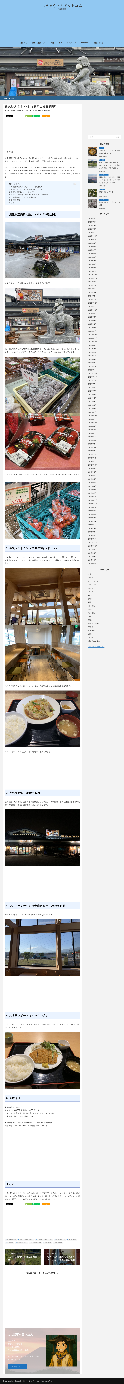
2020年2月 (92, 451)
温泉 (90, 616)
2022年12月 (92, 335)
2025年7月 (92, 250)
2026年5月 (92, 222)
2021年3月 (92, 405)
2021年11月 (92, 377)
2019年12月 (92, 458)
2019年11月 (92, 461)
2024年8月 (92, 282)
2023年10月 (92, 310)
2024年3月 (92, 292)
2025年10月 (92, 239)
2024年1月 (92, 299)
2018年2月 (92, 535)
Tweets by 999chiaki (96, 647)
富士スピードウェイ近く (26, 1239)
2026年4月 (92, 225)
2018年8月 (92, 514)
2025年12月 (92, 236)
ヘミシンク (92, 588)
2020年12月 (92, 416)
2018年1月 (92, 539)
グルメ (90, 577)
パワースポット (94, 581)
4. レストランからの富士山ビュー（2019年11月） (31, 195)
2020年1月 (92, 454)
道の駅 (48, 110)
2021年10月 (92, 380)
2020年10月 (92, 423)
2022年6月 (92, 352)
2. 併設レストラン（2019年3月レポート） (27, 189)
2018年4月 (92, 528)
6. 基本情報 (15, 200)
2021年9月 (92, 384)
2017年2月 (92, 560)
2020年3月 (92, 447)
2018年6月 (92, 521)
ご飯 (90, 574)
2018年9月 (92, 511)
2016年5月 (92, 564)
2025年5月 (92, 257)
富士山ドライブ (60, 1239)
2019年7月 (92, 475)
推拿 (90, 599)
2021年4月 (92, 401)
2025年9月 (92, 243)
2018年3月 (92, 532)
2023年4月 (92, 321)
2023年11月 (92, 306)
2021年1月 (92, 412)
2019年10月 (92, 465)
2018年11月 (92, 504)
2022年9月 (92, 345)
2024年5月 (92, 289)
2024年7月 (92, 285)
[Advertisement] (62, 24)
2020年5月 (92, 440)
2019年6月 (92, 479)
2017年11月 (92, 542)
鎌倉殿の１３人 (94, 641)
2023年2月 (92, 328)
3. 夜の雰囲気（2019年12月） (23, 192)
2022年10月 (92, 342)
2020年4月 (92, 444)
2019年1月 (92, 497)
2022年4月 (92, 359)
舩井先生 (91, 630)
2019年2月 (92, 493)
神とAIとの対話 (94, 623)
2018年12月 (92, 500)
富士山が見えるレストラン (44, 1239)
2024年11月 (92, 278)
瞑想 (90, 620)
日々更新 (34, 110)
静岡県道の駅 (59, 1242)
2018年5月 (92, 525)
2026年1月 (92, 232)
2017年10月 (92, 546)
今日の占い (92, 592)
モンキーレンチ (28, 1381)
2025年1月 (92, 271)
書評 (90, 609)
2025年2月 (92, 268)
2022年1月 (92, 370)
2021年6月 (92, 395)
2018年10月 (92, 507)
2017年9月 (92, 549)
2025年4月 (92, 261)
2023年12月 (92, 303)
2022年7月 (92, 349)
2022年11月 (92, 338)
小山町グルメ (72, 1239)
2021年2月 (92, 409)
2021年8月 (92, 387)
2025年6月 (92, 254)
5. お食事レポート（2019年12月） (24, 197)
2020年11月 (92, 419)
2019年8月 (92, 472)
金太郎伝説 (48, 1242)
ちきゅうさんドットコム (62, 5)
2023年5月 (92, 317)
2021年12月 (92, 373)
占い (90, 595)
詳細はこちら (17, 1366)
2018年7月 (92, 518)
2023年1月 (92, 331)
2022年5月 (92, 356)
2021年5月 (92, 398)
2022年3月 (92, 363)
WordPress (49, 1381)
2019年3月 (92, 490)
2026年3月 (92, 229)
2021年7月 (92, 391)
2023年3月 (92, 324)
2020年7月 (92, 433)
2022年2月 (92, 366)
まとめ (13, 202)
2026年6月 (92, 218)
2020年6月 (92, 437)
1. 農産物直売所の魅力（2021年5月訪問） (27, 187)
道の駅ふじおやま (36, 1242)
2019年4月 (92, 486)
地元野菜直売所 (11, 1239)
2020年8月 (92, 430)
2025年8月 (92, 247)
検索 (117, 137)
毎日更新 (91, 613)
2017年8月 (92, 553)
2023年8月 (92, 313)
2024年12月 (92, 275)
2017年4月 (92, 556)
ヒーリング (92, 585)
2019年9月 (92, 468)
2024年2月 (92, 296)
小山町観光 (10, 1242)
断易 (90, 602)
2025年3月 (92, 264)
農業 (41, 110)
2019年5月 (92, 483)
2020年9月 (92, 426)
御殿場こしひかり (22, 1242)
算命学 (90, 627)
